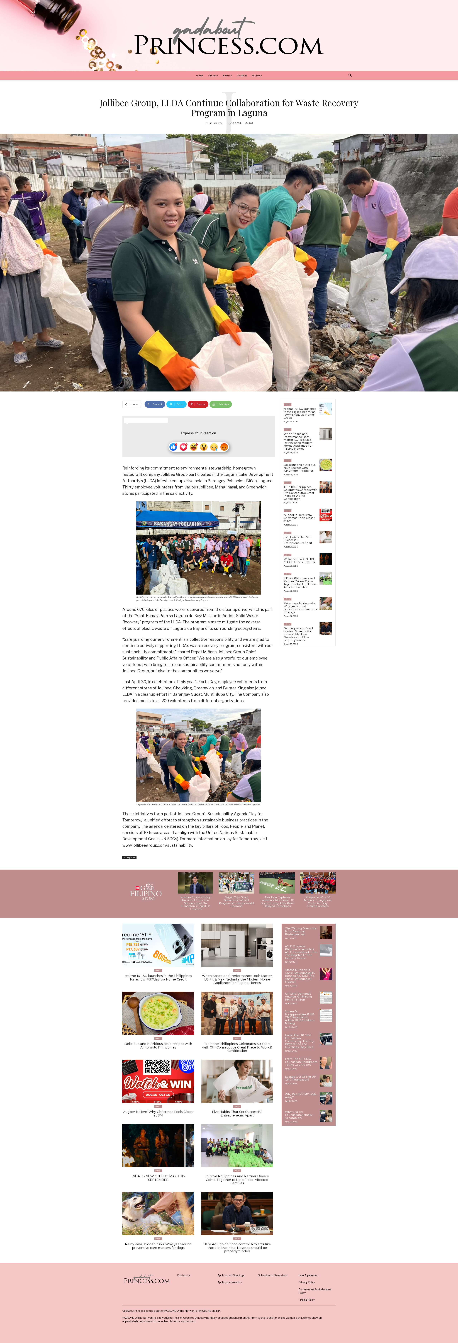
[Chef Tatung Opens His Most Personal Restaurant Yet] (326, 932)
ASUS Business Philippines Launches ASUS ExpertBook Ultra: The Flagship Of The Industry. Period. (301, 952)
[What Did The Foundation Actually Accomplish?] (326, 1116)
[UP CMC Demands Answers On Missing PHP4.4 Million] (326, 998)
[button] (350, 75)
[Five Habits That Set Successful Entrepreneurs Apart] (326, 537)
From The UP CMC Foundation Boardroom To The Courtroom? (301, 1061)
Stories (213, 75)
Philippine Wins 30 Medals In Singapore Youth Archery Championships (318, 902)
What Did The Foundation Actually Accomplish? (298, 1115)
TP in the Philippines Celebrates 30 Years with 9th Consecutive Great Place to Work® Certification (300, 492)
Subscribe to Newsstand (273, 1275)
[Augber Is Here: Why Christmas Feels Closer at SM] (326, 515)
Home (199, 75)
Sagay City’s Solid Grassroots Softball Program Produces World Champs (236, 902)
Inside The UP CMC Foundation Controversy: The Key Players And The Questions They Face (299, 1041)
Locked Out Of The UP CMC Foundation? (300, 1078)
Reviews (257, 75)
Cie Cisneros (216, 122)
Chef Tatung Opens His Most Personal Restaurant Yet (300, 931)
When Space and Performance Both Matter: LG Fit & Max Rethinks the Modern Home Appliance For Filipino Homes (298, 441)
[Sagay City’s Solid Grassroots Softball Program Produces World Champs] (236, 883)
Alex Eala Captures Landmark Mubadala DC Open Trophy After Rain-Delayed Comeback (277, 902)
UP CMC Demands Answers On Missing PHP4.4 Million (298, 996)
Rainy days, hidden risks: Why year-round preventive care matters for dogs (300, 608)
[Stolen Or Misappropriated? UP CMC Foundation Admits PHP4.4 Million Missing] (326, 1015)
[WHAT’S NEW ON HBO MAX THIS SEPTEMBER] (326, 559)
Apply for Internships (230, 1282)
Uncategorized (129, 857)
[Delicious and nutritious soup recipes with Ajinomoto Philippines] (326, 465)
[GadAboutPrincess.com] (229, 35)
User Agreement (309, 1275)
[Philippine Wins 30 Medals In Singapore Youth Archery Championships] (318, 883)
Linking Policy (307, 1299)
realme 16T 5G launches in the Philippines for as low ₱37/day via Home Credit (300, 413)
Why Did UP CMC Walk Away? (300, 1096)
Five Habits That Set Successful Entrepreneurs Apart (298, 540)
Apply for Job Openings (231, 1275)
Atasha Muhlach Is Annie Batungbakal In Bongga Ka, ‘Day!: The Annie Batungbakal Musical (300, 975)
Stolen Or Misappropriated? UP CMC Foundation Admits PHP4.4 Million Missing (300, 1017)
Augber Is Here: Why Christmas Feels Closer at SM (299, 517)
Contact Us (184, 1275)
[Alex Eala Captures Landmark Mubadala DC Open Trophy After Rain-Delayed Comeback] (277, 883)
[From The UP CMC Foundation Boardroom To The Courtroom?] (326, 1063)
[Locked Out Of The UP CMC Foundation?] (326, 1081)
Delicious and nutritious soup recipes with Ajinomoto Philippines (299, 467)
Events (227, 75)
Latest (287, 404)
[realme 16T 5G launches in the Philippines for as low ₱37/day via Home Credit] (326, 409)
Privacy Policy (307, 1282)
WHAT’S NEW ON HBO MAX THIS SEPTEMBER (299, 560)
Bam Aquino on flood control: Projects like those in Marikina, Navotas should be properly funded (298, 634)
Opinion (242, 75)
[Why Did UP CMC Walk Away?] (326, 1098)
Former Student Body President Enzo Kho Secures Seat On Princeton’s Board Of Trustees (196, 903)
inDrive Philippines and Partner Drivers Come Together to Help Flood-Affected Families (300, 582)
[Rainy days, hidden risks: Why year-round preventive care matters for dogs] (326, 603)
